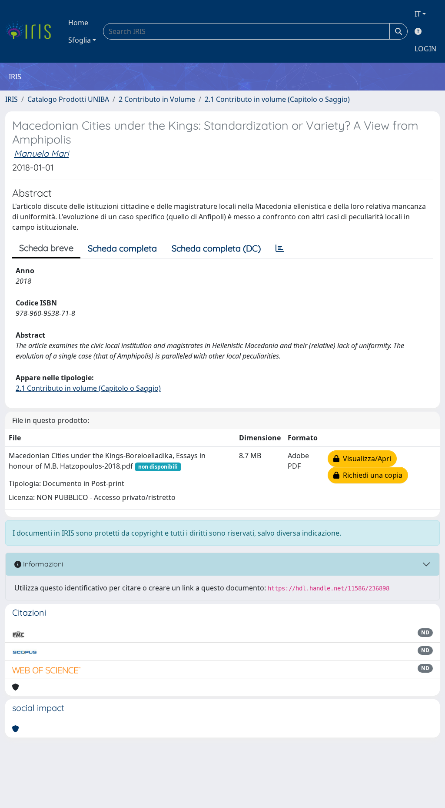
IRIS (11, 99)
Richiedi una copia (370, 475)
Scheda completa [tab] (122, 248)
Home (78, 22)
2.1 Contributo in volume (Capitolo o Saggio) (277, 99)
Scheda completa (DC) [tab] (216, 248)
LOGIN (425, 49)
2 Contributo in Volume (157, 99)
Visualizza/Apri (365, 458)
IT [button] (418, 14)
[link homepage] (31, 31)
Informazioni (42, 564)
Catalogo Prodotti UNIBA (68, 99)
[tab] (280, 248)
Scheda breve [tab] (46, 247)
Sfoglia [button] (79, 40)
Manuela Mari (41, 153)
